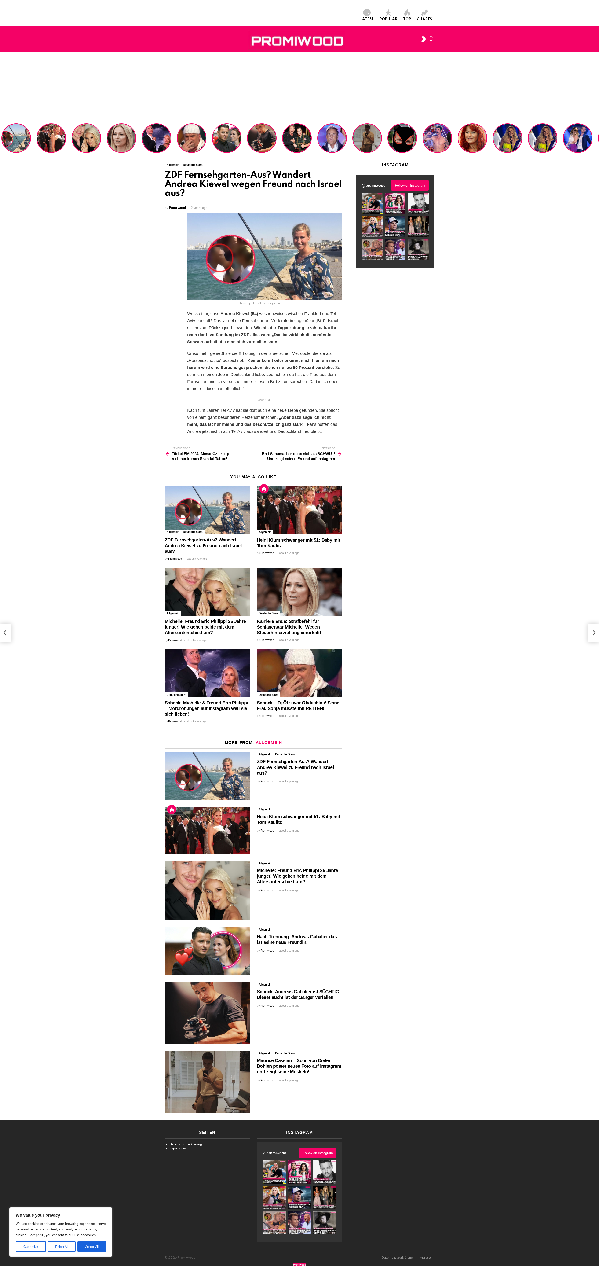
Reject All (61, 1246)
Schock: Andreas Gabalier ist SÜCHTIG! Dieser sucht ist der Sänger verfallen (261, 142)
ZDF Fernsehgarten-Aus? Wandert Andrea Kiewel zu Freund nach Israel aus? (15, 140)
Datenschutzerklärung (185, 1144)
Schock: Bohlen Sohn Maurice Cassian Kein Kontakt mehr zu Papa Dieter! (331, 142)
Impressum (177, 1148)
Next (596, 138)
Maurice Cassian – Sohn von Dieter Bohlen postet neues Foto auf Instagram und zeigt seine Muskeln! (367, 139)
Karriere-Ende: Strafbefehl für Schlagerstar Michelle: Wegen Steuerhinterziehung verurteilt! (122, 140)
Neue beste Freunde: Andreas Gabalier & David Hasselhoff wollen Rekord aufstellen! (297, 140)
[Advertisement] (299, 87)
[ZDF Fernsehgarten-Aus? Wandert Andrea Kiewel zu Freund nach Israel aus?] (207, 510)
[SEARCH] (431, 39)
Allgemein (173, 532)
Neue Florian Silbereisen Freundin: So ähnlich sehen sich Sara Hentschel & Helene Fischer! (541, 139)
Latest (367, 19)
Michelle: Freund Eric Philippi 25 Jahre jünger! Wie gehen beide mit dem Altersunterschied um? (87, 139)
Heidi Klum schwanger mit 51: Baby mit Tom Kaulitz (51, 144)
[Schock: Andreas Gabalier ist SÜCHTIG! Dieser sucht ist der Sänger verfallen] (207, 1013)
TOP (407, 19)
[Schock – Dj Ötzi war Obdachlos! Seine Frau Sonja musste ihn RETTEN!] (299, 673)
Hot (264, 488)
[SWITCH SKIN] (423, 39)
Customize (30, 1246)
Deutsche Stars (193, 532)
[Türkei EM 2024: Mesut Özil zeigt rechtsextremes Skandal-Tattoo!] (5, 633)
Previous (2, 138)
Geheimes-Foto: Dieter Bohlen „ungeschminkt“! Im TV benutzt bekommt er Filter (402, 142)
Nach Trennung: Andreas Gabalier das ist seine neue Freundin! (226, 144)
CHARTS (424, 19)
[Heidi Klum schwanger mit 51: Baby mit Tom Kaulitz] (299, 510)
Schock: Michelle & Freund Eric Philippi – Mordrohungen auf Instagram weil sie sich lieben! (156, 139)
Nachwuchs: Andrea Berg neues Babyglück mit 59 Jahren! (472, 144)
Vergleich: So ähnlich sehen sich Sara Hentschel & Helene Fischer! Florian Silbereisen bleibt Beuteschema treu (508, 137)
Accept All (92, 1246)
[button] (372, 203)
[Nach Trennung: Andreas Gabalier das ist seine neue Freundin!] (207, 951)
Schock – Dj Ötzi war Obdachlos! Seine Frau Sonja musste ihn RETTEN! (190, 142)
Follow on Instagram (410, 185)
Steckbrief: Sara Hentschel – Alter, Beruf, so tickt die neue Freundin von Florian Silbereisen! (578, 140)
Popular (388, 19)
